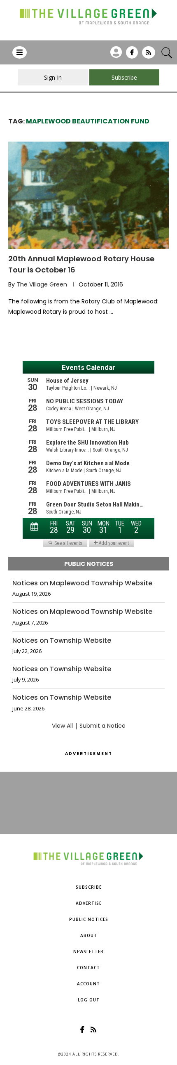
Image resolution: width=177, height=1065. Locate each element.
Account (88, 984)
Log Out (89, 1000)
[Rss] (148, 55)
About (88, 935)
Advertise (89, 903)
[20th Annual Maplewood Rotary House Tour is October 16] (88, 195)
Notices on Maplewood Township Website (82, 583)
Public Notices (88, 919)
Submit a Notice (102, 726)
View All (62, 726)
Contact (88, 967)
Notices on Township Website (61, 640)
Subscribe (89, 887)
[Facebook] (132, 55)
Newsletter (88, 951)
